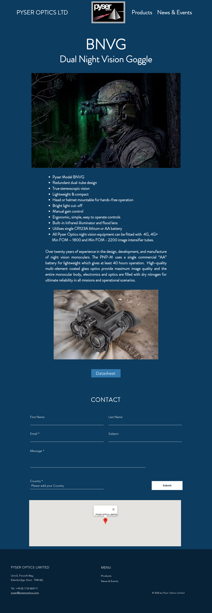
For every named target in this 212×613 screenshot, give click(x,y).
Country (35, 481)
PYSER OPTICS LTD (42, 12)
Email (33, 433)
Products (106, 575)
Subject (113, 433)
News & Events (109, 581)
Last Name (115, 417)
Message (36, 450)
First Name (37, 417)
